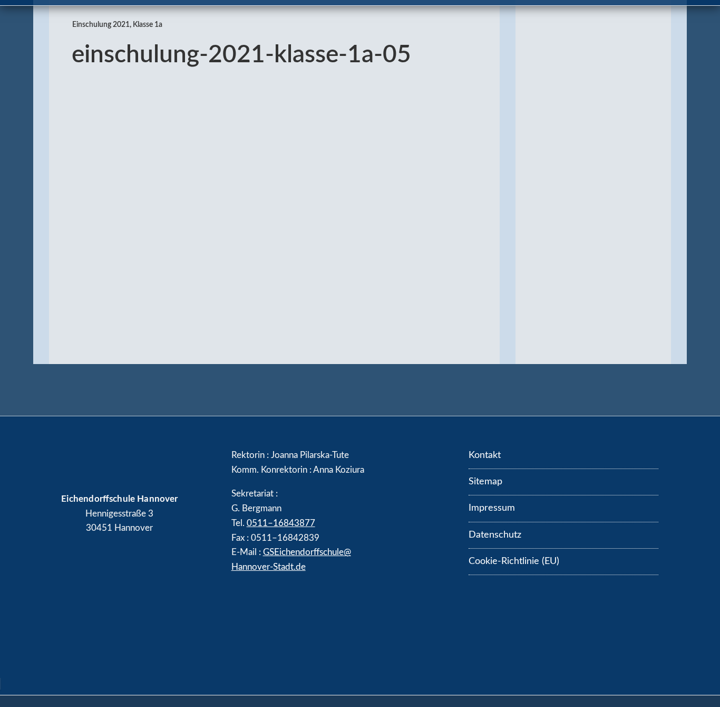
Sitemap (485, 481)
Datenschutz (495, 535)
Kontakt (485, 455)
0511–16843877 (281, 523)
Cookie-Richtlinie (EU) (514, 561)
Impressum (492, 508)
